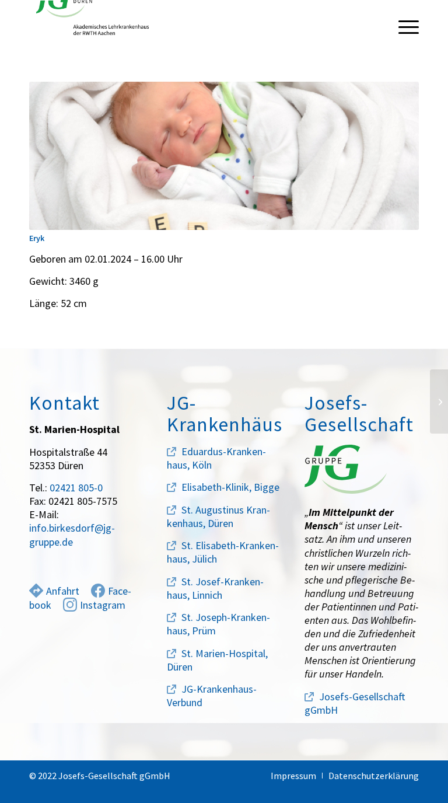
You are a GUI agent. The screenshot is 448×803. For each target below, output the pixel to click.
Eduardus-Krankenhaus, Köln (216, 458)
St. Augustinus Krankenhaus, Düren (218, 516)
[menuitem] (403, 26)
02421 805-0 (76, 487)
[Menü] (403, 26)
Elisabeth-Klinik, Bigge (230, 487)
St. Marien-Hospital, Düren (217, 660)
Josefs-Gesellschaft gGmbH (354, 703)
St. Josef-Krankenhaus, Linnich (215, 588)
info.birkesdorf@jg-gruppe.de (72, 534)
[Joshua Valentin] (439, 401)
